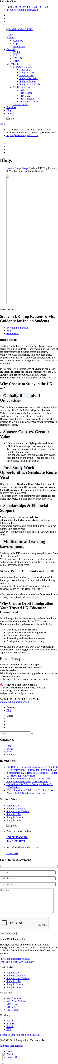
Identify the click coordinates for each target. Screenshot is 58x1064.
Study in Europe (27, 81)
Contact (10, 113)
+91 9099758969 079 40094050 (17, 838)
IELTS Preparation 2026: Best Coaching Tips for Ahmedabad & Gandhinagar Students (31, 791)
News (9, 751)
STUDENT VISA (22, 66)
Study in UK (25, 69)
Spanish (10, 1023)
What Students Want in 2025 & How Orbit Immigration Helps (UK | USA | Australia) (28, 780)
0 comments (12, 333)
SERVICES (12, 63)
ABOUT (11, 37)
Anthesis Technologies (11, 1045)
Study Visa (12, 754)
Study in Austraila (28, 78)
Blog (8, 110)
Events (9, 748)
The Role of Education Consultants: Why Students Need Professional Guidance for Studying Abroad (32, 768)
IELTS (16, 52)
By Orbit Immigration (17, 327)
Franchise (11, 107)
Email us (12, 853)
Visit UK (24, 90)
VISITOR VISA (21, 87)
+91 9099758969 (23, 6)
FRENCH (18, 61)
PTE (15, 55)
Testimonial (19, 46)
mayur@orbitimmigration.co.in (22, 9)
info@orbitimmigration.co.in (15, 958)
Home (9, 34)
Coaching (11, 49)
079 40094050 (41, 6)
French (10, 1026)
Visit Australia (26, 98)
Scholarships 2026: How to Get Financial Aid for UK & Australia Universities (31, 774)
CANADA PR (20, 104)
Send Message (8, 933)
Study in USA (26, 75)
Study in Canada (27, 72)
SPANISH (18, 58)
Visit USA (24, 95)
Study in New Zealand (30, 84)
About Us (18, 40)
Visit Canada (25, 92)
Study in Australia (15, 808)
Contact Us (12, 1057)
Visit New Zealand (29, 101)
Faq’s (15, 43)
